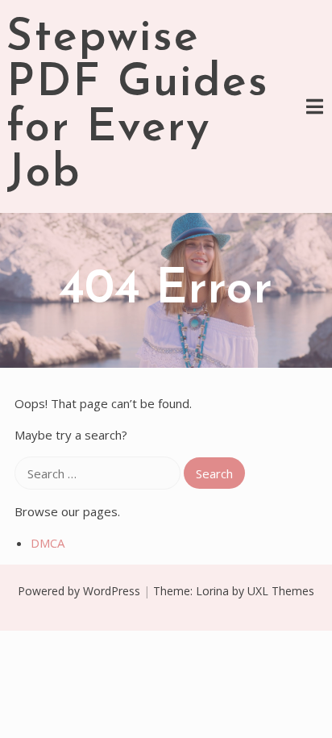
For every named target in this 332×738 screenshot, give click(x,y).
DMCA (47, 543)
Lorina (212, 590)
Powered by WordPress (79, 590)
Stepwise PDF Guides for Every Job (137, 106)
